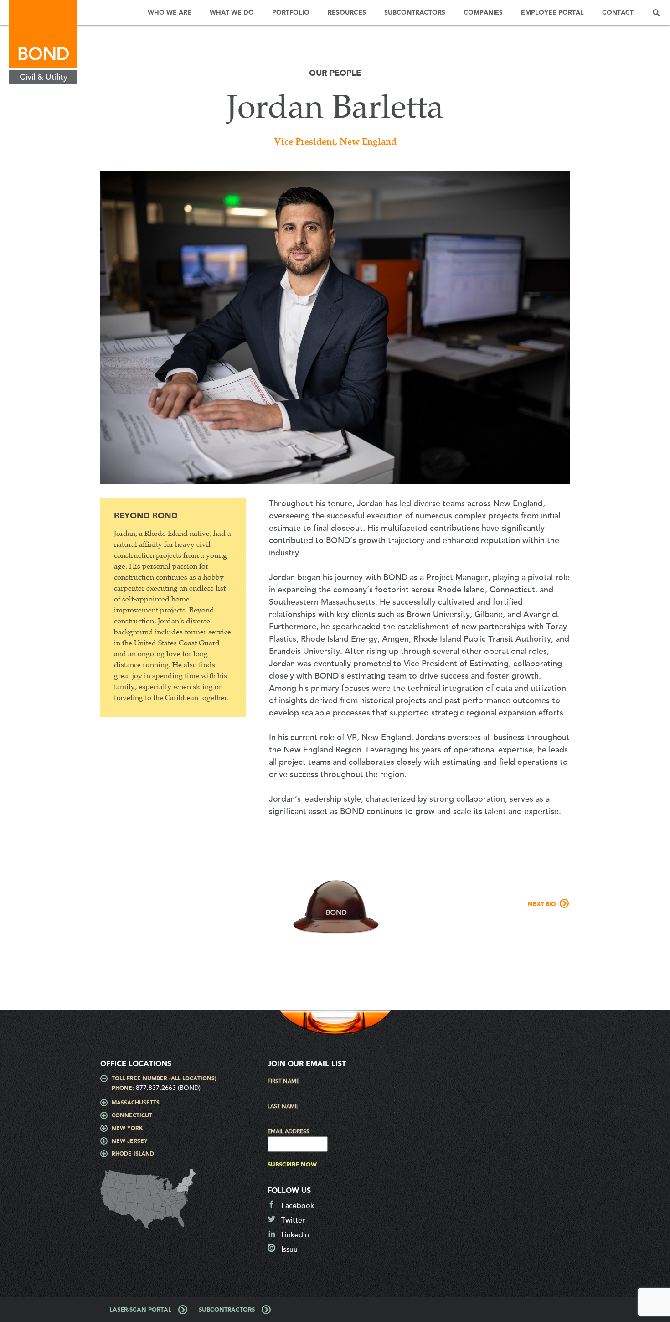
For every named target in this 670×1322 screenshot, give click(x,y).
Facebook (297, 1205)
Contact (618, 13)
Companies (483, 13)
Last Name (283, 1106)
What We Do (232, 13)
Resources (347, 13)
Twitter (293, 1220)
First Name (283, 1081)
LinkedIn (295, 1234)
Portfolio (290, 13)
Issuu (289, 1249)
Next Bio (542, 904)
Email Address (288, 1131)
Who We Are (169, 13)
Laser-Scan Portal (140, 1310)
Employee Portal (552, 13)
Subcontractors (414, 13)
